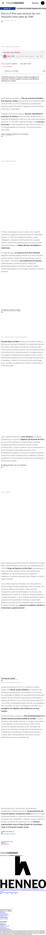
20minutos (2, 912)
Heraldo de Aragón (4, 914)
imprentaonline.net (4, 928)
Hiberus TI (2, 923)
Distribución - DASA (4, 926)
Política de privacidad (20, 889)
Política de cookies (30, 889)
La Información (3, 913)
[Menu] (3, 3)
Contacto (13, 890)
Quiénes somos (19, 890)
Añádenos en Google (11, 71)
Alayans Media (3, 916)
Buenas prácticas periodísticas (30, 890)
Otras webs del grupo (5, 909)
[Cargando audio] (5, 56)
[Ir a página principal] (15, 3)
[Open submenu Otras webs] (29, 909)
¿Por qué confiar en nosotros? (8, 834)
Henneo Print (3, 927)
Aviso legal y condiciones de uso (7, 889)
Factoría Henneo (4, 919)
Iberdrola (3, 842)
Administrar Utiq (7, 890)
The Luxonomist (6, 64)
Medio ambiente (5, 844)
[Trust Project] (6, 831)
